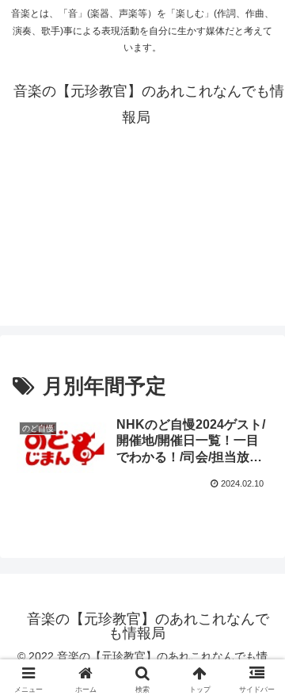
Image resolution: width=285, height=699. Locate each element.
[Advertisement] (142, 249)
